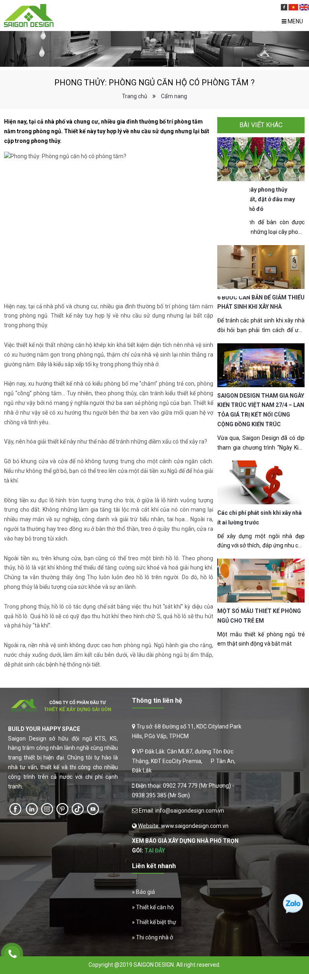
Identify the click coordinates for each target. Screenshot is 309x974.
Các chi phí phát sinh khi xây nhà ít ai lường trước (259, 518)
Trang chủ (134, 96)
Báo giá (145, 892)
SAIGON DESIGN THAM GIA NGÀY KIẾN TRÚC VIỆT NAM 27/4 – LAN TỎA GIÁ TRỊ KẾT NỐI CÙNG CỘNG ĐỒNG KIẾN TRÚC (260, 409)
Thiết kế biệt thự (156, 922)
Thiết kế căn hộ (155, 907)
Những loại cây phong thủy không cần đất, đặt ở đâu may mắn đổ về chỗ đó (256, 199)
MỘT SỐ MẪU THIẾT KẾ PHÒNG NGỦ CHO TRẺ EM (259, 616)
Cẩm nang (174, 96)
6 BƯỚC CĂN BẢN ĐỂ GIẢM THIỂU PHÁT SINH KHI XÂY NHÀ (261, 302)
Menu (294, 21)
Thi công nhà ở (154, 937)
